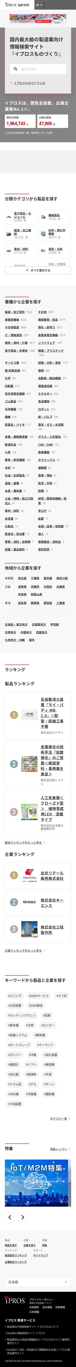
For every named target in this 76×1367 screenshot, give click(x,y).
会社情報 (47, 1307)
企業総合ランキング (16, 1262)
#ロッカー (47, 1025)
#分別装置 (14, 1005)
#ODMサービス (39, 996)
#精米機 (40, 1035)
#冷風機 (31, 1094)
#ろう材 (62, 996)
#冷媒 (32, 1055)
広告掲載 (34, 1311)
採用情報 (60, 1307)
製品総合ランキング (16, 1255)
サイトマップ (40, 1255)
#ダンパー (14, 1055)
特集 (44, 1245)
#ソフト (31, 1064)
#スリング (14, 996)
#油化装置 (50, 1055)
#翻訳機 (49, 1094)
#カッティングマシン (21, 1015)
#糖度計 (13, 1064)
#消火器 (13, 1074)
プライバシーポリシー (41, 1299)
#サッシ (49, 1084)
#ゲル (32, 1084)
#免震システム (17, 1035)
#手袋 (47, 1074)
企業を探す (30, 1245)
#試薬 (46, 1015)
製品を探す (11, 1245)
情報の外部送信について (40, 1303)
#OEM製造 (36, 1005)
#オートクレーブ (19, 1045)
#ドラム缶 (14, 1084)
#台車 (29, 1025)
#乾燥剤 (31, 1074)
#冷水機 (13, 1094)
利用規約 (34, 1307)
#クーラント (45, 1045)
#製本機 (13, 1025)
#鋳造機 (49, 1064)
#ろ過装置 (14, 1104)
